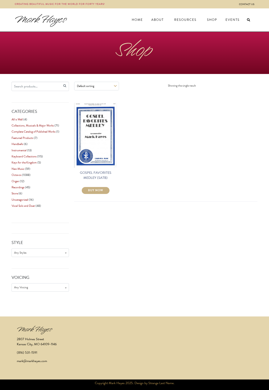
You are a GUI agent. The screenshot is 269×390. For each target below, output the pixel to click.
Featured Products (22, 138)
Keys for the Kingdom (24, 162)
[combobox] (40, 252)
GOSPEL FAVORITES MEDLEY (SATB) (95, 175)
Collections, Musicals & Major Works (33, 125)
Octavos (16, 175)
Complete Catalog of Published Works (33, 131)
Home (137, 19)
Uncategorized (20, 200)
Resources (185, 19)
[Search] (65, 86)
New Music (18, 169)
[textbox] (40, 253)
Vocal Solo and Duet (23, 206)
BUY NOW (95, 190)
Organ (15, 181)
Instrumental (19, 150)
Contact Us (246, 4)
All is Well (17, 119)
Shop (212, 19)
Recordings (18, 187)
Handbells (17, 144)
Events (232, 19)
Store (15, 193)
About (157, 19)
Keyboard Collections (24, 156)
